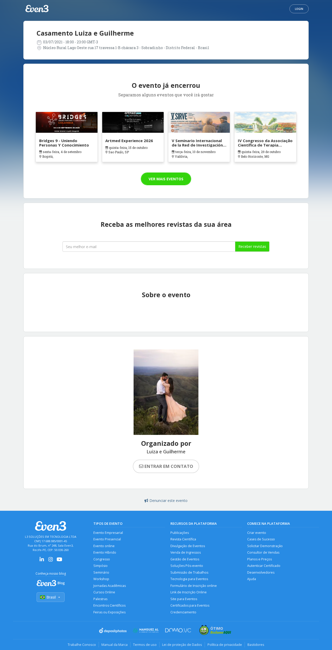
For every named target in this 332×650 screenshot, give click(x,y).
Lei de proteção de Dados (182, 644)
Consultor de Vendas (263, 552)
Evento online (104, 546)
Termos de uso (145, 644)
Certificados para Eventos (189, 605)
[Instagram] (50, 561)
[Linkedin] (42, 561)
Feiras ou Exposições (109, 612)
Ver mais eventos (166, 178)
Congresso (101, 559)
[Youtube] (59, 561)
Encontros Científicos (109, 605)
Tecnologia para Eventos (189, 579)
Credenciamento (183, 612)
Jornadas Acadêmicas (109, 585)
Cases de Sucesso (261, 539)
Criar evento (256, 532)
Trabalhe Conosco (82, 644)
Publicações (179, 532)
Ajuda (251, 579)
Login (299, 9)
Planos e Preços (259, 559)
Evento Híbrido (104, 552)
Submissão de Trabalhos (189, 572)
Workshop (101, 579)
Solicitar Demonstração (265, 546)
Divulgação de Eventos (187, 546)
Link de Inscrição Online (188, 592)
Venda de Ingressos (185, 552)
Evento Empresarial (108, 532)
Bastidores (255, 644)
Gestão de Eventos (184, 559)
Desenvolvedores (260, 572)
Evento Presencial (107, 539)
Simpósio (100, 565)
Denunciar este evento (168, 500)
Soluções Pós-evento (186, 565)
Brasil (51, 597)
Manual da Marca (114, 644)
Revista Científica (183, 539)
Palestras (100, 599)
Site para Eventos (183, 599)
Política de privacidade (225, 644)
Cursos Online (104, 592)
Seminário (101, 572)
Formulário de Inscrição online (193, 585)
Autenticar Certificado (263, 565)
